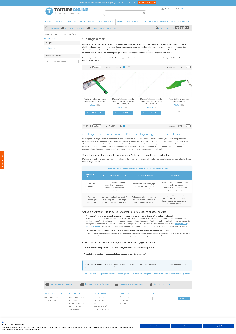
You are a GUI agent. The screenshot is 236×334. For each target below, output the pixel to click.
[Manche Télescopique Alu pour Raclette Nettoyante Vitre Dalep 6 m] (151, 84)
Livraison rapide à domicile (97, 284)
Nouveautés (99, 297)
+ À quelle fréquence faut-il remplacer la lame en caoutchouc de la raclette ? (114, 254)
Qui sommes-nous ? (51, 297)
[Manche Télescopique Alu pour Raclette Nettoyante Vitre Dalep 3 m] (123, 84)
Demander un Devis (147, 3)
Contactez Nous (50, 300)
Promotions (99, 300)
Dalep (51, 48)
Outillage (57, 34)
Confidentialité (100, 306)
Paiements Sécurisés (166, 29)
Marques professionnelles (131, 284)
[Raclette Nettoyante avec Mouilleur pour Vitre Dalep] (95, 84)
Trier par (87, 67)
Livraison (73, 300)
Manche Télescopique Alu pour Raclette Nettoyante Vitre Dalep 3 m (123, 101)
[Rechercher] (144, 13)
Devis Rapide (54, 29)
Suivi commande (75, 309)
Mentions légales (101, 309)
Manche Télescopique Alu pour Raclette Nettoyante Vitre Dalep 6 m (151, 101)
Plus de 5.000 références (75, 29)
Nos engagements (76, 297)
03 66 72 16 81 (115, 3)
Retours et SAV (75, 306)
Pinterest (126, 297)
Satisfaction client (162, 284)
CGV (95, 303)
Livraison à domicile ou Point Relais (104, 29)
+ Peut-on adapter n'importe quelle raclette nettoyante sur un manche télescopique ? (118, 248)
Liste (128, 67)
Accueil (47, 34)
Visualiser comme (113, 67)
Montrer (180, 67)
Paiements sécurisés (77, 303)
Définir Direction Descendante (103, 67)
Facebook (125, 300)
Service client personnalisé (63, 284)
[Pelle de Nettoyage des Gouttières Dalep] (179, 84)
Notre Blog (126, 303)
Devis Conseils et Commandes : (93, 3)
